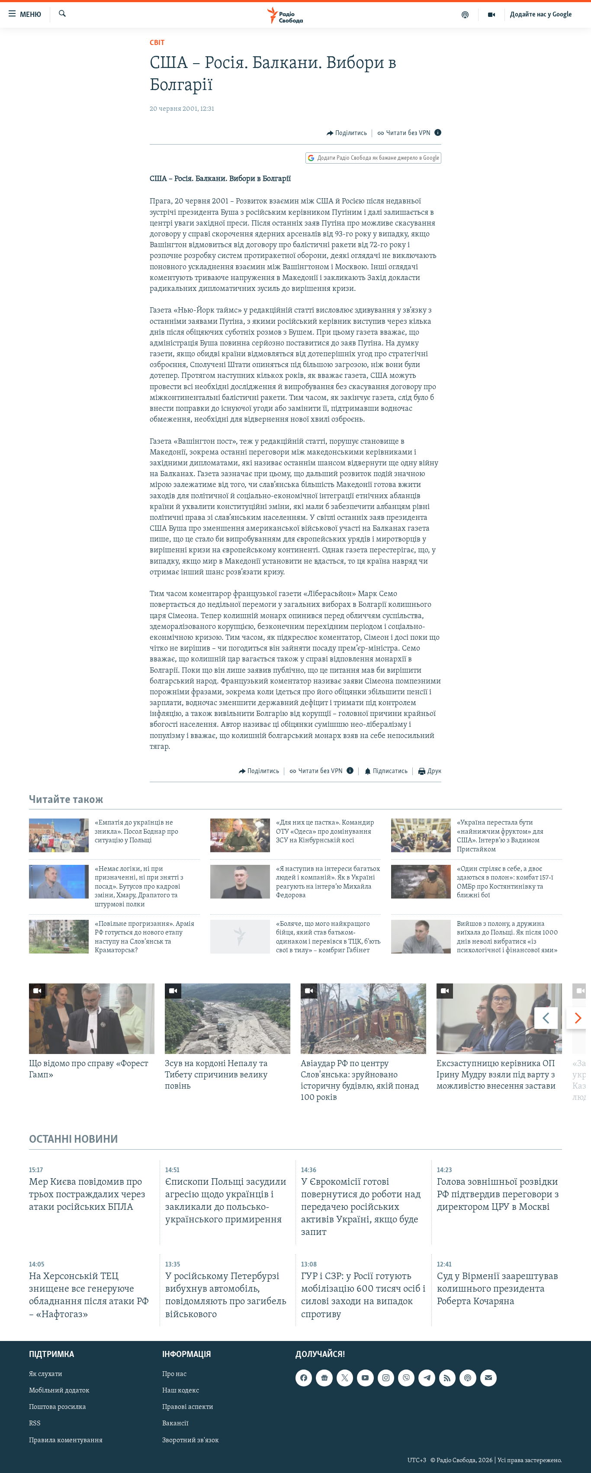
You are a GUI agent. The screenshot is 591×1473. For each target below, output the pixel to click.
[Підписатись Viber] (406, 1378)
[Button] (347, 133)
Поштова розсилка (57, 1407)
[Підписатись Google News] (324, 1378)
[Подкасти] (465, 15)
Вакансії (175, 1423)
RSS (35, 1423)
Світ (157, 43)
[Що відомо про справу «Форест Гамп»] (91, 1018)
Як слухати (45, 1374)
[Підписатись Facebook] (304, 1378)
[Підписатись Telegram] (426, 1378)
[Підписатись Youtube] (365, 1378)
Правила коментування (66, 1440)
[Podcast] (467, 1378)
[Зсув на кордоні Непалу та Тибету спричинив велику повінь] (227, 1018)
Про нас (174, 1374)
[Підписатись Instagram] (386, 1378)
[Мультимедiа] (492, 15)
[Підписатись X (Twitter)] (345, 1378)
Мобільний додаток (59, 1390)
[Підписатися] (488, 1378)
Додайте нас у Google (541, 14)
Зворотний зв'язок (190, 1440)
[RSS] (447, 1378)
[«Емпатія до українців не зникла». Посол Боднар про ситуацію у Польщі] (59, 835)
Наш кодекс (180, 1390)
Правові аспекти (187, 1407)
